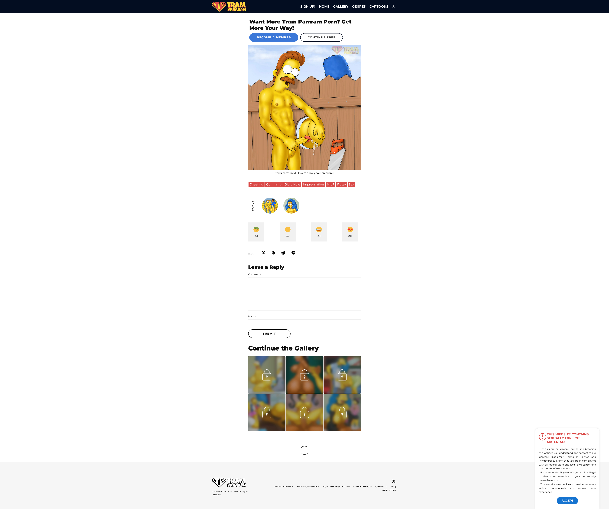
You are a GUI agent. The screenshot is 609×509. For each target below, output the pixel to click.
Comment (254, 274)
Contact (381, 486)
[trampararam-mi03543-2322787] (342, 392)
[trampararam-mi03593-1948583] (304, 392)
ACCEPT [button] (567, 500)
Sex (351, 184)
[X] (393, 481)
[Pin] (273, 253)
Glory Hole (292, 184)
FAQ (393, 486)
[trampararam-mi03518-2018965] (304, 430)
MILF (330, 184)
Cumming (274, 184)
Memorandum (362, 486)
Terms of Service (308, 486)
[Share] (293, 253)
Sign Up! (307, 6)
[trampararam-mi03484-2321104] (342, 430)
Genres (359, 6)
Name (252, 316)
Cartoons (379, 6)
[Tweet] (263, 253)
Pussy (341, 184)
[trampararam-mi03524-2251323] (266, 430)
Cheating (256, 184)
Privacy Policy (283, 486)
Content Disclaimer (336, 486)
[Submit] (283, 253)
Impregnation (313, 184)
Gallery (340, 6)
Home (324, 6)
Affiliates (389, 490)
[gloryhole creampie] (304, 107)
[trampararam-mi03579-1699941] (266, 392)
